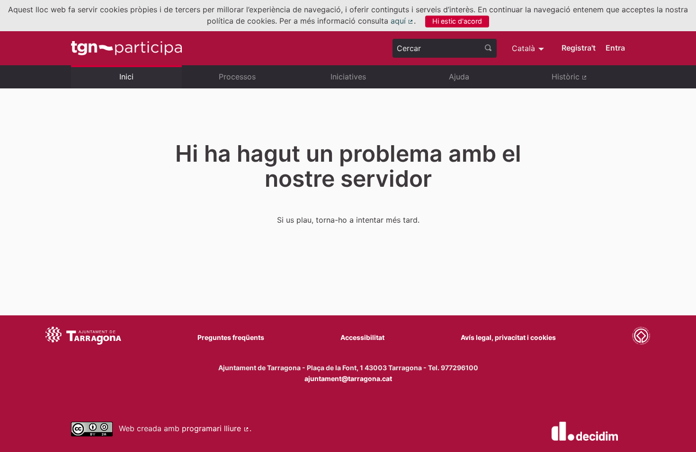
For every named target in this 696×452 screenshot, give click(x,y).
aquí (402, 21)
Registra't (579, 47)
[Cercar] (488, 48)
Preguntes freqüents (230, 337)
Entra (615, 47)
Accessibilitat (362, 337)
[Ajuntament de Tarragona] (83, 337)
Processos (237, 76)
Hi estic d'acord (457, 21)
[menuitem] (529, 48)
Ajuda (459, 76)
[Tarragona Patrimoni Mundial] (641, 337)
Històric (588, 80)
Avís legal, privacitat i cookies (508, 337)
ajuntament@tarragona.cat (348, 378)
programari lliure (216, 428)
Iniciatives (348, 76)
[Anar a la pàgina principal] (126, 48)
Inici (126, 76)
